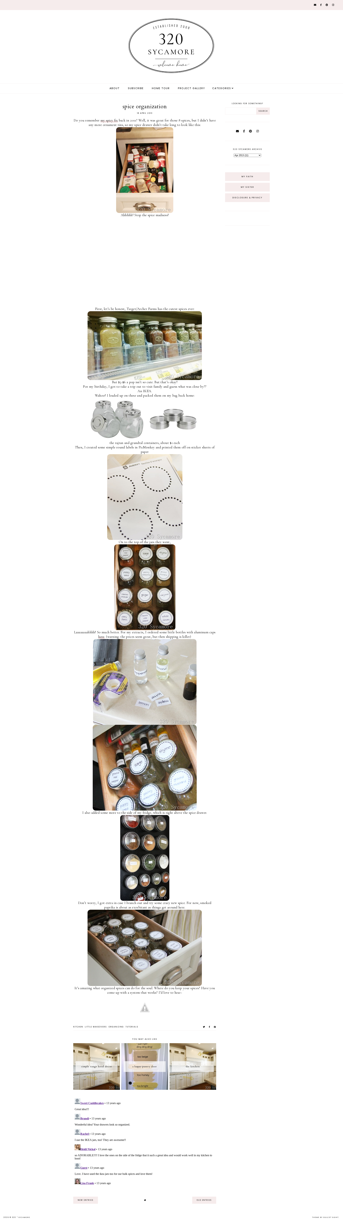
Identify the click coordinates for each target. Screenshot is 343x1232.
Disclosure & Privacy (247, 197)
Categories (221, 88)
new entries (85, 1200)
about (115, 88)
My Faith (247, 176)
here (101, 637)
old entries (204, 1200)
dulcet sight (331, 1217)
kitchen (78, 1026)
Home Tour (161, 88)
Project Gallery (191, 88)
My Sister (247, 187)
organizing (116, 1026)
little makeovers (96, 1026)
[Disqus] (144, 1141)
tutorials (132, 1026)
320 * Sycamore (21, 1217)
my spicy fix (109, 120)
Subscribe (136, 88)
